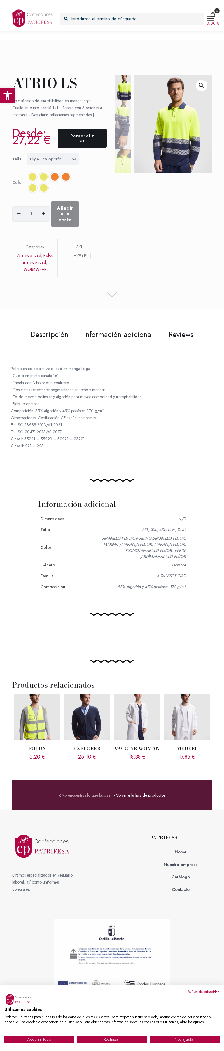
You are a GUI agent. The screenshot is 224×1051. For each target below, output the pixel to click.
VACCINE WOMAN (137, 748)
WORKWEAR (35, 269)
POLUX (37, 748)
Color (17, 182)
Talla (17, 159)
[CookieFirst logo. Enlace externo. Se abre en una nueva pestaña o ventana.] (19, 1000)
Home (181, 852)
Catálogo (181, 877)
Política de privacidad (203, 991)
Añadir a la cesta (65, 214)
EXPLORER (87, 748)
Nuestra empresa (181, 864)
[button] (7, 95)
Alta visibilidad (29, 255)
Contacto (181, 889)
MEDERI (186, 748)
